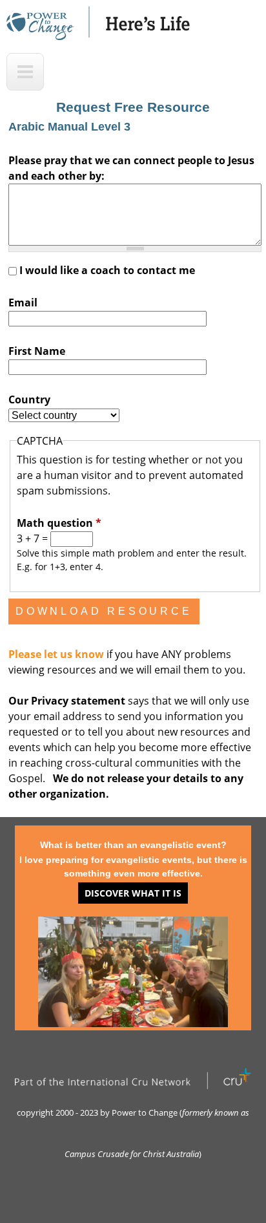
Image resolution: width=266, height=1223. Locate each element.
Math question (59, 523)
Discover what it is (133, 893)
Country (29, 399)
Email (22, 302)
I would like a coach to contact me (107, 270)
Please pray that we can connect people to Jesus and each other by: (131, 168)
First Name (36, 351)
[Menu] (25, 71)
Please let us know (57, 654)
